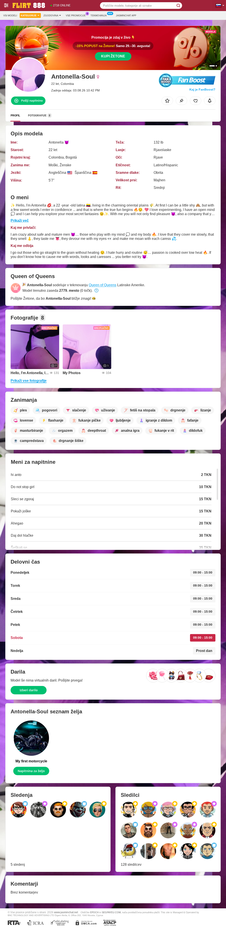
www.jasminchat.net (66, 912)
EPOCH (94, 912)
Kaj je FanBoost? (202, 89)
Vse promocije (76, 15)
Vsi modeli (10, 15)
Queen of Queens (102, 285)
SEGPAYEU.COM (111, 912)
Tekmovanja (98, 15)
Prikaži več (20, 220)
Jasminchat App (126, 15)
